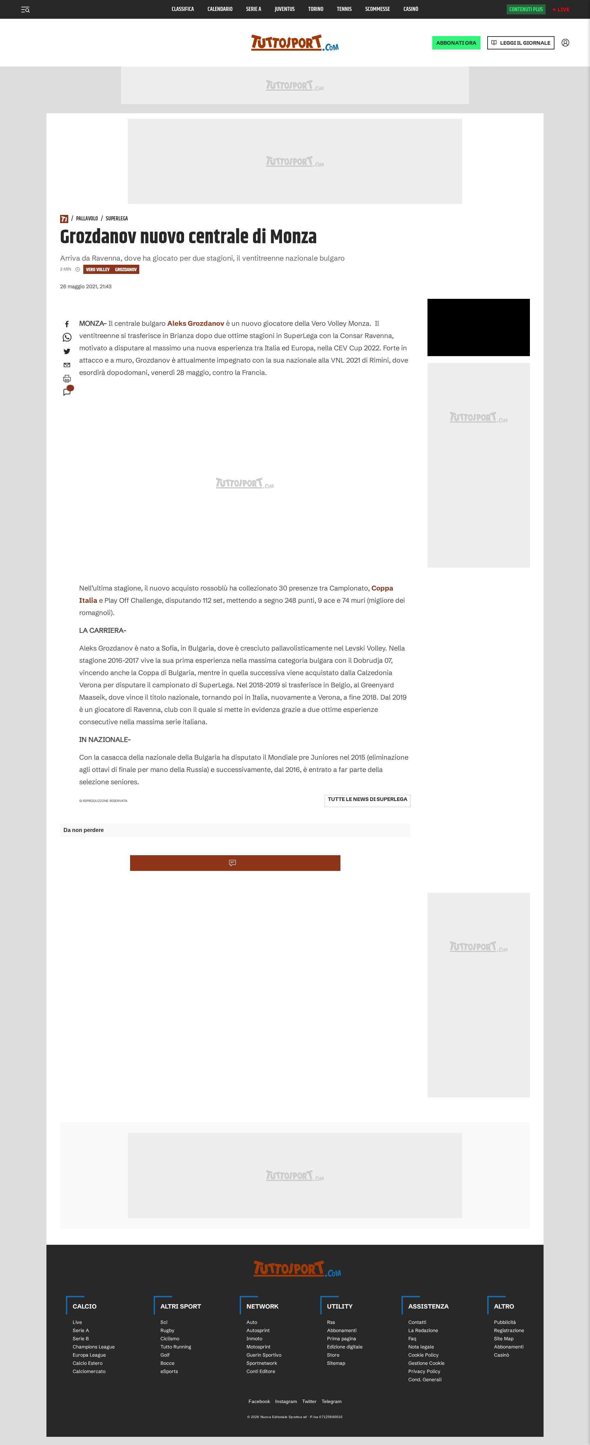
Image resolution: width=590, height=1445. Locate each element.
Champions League (94, 1347)
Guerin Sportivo (264, 1355)
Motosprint (258, 1347)
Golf (165, 1355)
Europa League (89, 1355)
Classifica (183, 9)
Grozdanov (126, 270)
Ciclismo (169, 1338)
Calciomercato (89, 1371)
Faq (412, 1338)
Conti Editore (261, 1371)
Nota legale (421, 1347)
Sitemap (336, 1363)
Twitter (309, 1401)
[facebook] (67, 324)
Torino (315, 9)
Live (564, 9)
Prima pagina (341, 1338)
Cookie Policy (423, 1355)
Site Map (504, 1338)
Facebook (259, 1401)
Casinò (411, 9)
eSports (169, 1371)
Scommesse (377, 9)
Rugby (167, 1330)
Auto (252, 1322)
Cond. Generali (424, 1379)
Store (333, 1355)
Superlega (117, 219)
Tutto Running (175, 1347)
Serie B (81, 1338)
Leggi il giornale (525, 42)
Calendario (220, 9)
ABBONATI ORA (456, 42)
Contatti (417, 1322)
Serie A (253, 9)
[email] (67, 365)
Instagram (286, 1401)
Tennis (344, 9)
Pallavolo (87, 219)
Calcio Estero (87, 1363)
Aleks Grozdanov (195, 323)
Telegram (332, 1401)
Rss (331, 1322)
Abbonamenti (341, 1330)
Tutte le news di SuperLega (367, 799)
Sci (163, 1322)
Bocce (167, 1363)
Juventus (285, 9)
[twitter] (67, 351)
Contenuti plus (526, 9)
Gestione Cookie (426, 1363)
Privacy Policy (424, 1371)
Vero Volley (98, 270)
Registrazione (509, 1330)
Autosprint (258, 1330)
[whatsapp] (67, 338)
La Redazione (423, 1330)
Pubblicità (505, 1322)
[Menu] (25, 9)
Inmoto (254, 1338)
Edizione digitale (345, 1347)
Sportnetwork (262, 1363)
